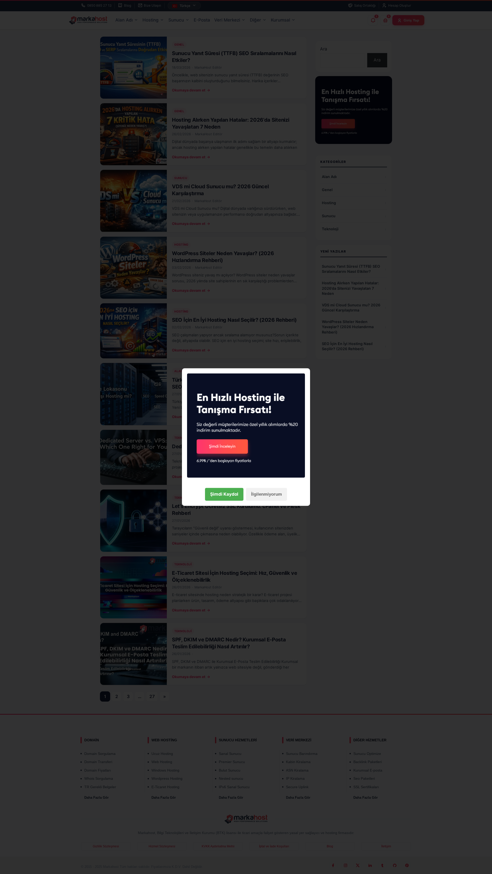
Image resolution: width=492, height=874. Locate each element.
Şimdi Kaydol (224, 494)
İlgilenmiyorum (266, 494)
